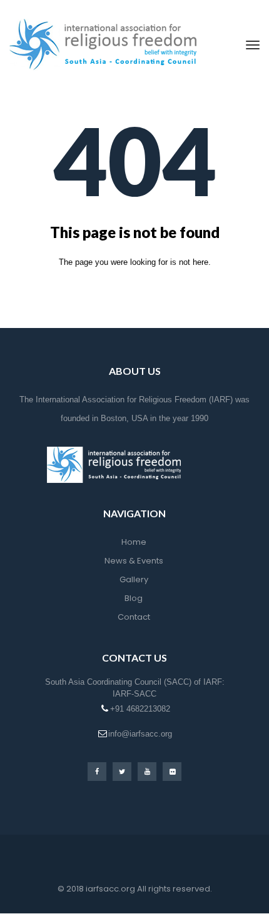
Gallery (133, 579)
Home (133, 542)
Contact (134, 617)
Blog (133, 598)
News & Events (133, 561)
